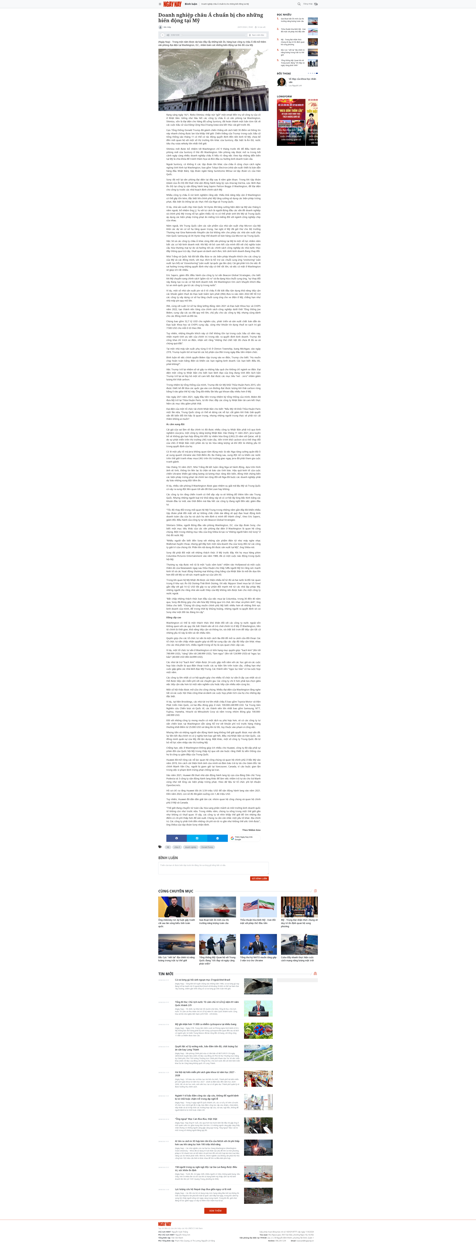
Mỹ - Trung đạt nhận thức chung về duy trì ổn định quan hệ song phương (293, 42)
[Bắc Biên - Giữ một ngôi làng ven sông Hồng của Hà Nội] (282, 82)
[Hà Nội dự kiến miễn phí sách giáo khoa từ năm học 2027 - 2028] (258, 1079)
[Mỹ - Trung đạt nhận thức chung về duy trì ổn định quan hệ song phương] (313, 42)
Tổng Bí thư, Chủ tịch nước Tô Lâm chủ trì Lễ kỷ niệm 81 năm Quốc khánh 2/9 (207, 1003)
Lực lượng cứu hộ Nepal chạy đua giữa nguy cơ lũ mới (203, 1189)
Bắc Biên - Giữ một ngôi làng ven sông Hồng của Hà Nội (303, 81)
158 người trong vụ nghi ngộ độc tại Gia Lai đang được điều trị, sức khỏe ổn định (206, 1169)
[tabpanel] (297, 83)
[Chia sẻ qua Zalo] (217, 838)
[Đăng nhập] (316, 4)
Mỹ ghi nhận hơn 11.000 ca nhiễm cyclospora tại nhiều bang (205, 1024)
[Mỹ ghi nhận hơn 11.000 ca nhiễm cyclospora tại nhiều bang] (258, 1031)
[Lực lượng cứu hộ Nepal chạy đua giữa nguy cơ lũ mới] (258, 1196)
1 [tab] (308, 73)
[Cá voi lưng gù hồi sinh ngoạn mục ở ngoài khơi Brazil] (258, 986)
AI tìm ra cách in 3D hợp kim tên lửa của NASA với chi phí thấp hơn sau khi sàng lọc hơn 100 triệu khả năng (207, 1143)
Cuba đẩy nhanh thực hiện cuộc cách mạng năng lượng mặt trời (297, 959)
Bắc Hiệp (167, 27)
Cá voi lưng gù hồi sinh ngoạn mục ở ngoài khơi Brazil (202, 979)
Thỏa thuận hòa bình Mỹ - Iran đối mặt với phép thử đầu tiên (293, 30)
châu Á (177, 847)
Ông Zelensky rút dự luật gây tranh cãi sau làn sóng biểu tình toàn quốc (176, 923)
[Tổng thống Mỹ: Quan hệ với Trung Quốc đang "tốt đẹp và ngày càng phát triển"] (313, 63)
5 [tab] (317, 73)
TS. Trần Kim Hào (295, 88)
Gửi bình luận (259, 878)
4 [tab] (315, 73)
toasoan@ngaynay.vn (305, 1241)
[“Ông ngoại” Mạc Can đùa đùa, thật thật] (258, 1125)
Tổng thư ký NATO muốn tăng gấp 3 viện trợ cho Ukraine (258, 959)
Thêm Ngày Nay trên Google (244, 838)
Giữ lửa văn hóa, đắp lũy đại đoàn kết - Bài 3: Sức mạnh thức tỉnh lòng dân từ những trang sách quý (291, 133)
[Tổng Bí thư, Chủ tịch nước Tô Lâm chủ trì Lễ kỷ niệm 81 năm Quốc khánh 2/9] (258, 1008)
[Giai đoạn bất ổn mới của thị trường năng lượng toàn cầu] (313, 21)
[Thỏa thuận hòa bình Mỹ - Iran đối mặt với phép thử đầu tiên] (313, 31)
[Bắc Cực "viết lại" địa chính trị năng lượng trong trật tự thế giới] (313, 52)
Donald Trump (207, 847)
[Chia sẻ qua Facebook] (176, 838)
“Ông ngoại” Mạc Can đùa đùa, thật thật (196, 1118)
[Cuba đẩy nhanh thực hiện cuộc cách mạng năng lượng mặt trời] (299, 944)
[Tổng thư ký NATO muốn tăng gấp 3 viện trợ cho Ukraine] (258, 944)
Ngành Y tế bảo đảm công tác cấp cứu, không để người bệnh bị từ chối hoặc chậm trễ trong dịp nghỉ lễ (207, 1097)
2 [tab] (310, 73)
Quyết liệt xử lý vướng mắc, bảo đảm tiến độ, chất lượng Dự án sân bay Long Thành (206, 1048)
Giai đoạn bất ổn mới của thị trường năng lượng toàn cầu (292, 19)
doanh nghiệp (190, 847)
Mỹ (168, 847)
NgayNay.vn (172, 4)
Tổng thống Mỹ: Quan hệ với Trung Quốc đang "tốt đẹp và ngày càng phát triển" (292, 62)
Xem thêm (215, 1210)
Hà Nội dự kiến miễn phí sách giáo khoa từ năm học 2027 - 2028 (205, 1074)
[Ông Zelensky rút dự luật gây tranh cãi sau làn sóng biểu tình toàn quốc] (176, 907)
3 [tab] (313, 73)
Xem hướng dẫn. (254, 849)
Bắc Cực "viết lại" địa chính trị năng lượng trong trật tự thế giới (293, 52)
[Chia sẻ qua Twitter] (197, 838)
